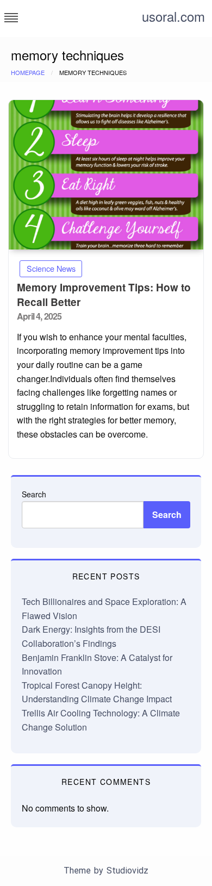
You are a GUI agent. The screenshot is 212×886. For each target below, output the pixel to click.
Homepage (28, 72)
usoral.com (173, 16)
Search (34, 494)
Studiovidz (127, 870)
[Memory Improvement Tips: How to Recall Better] (106, 174)
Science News (51, 268)
